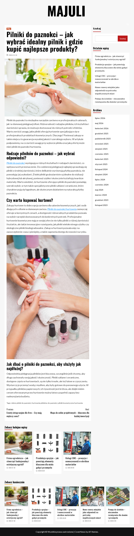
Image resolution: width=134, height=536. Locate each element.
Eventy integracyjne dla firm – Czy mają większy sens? (24, 413)
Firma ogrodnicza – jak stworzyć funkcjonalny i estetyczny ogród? (18, 461)
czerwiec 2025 (101, 154)
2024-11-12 (13, 55)
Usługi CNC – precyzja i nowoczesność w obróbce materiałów (77, 461)
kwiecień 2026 (101, 128)
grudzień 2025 (101, 133)
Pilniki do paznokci (16, 163)
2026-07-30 (12, 468)
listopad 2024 (101, 169)
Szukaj (97, 28)
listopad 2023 (101, 205)
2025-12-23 (88, 521)
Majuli (66, 10)
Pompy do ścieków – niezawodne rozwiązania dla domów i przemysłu (111, 100)
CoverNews (80, 531)
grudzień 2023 (101, 200)
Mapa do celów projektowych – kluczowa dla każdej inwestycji (69, 413)
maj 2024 (99, 190)
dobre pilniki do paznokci (21, 403)
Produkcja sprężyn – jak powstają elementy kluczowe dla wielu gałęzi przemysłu (47, 462)
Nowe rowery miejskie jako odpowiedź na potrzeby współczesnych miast (107, 90)
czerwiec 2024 (101, 184)
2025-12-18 (113, 521)
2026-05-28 (41, 471)
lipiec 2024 (100, 179)
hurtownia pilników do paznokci (44, 403)
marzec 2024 (101, 195)
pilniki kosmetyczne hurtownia (70, 403)
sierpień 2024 (101, 174)
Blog (8, 29)
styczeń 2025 (101, 164)
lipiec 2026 (100, 118)
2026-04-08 (71, 468)
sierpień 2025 (101, 149)
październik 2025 (103, 138)
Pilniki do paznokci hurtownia (62, 209)
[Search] (128, 24)
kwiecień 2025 (101, 159)
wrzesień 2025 (101, 144)
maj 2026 (99, 123)
